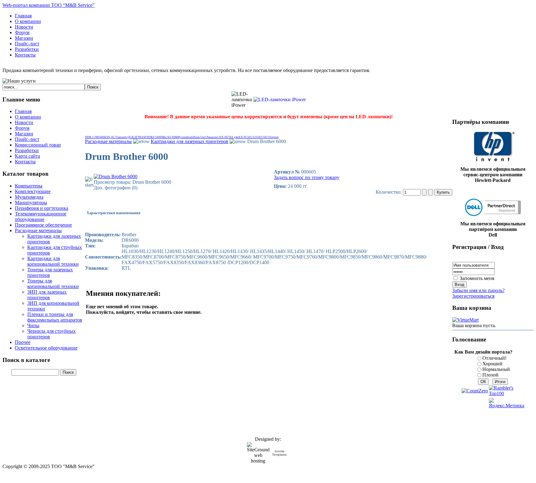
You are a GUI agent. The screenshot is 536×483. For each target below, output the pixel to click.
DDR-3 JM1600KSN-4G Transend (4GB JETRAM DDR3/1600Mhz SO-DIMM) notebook (139, 137)
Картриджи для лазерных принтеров (189, 141)
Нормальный (496, 369)
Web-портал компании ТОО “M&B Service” (48, 5)
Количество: (389, 192)
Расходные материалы (108, 141)
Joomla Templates (279, 452)
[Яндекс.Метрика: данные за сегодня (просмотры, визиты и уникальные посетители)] (506, 403)
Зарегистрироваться (473, 296)
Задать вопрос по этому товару (306, 177)
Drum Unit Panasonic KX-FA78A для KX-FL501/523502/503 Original (236, 137)
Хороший (492, 363)
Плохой (490, 374)
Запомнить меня (477, 278)
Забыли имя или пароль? (478, 290)
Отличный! (494, 358)
